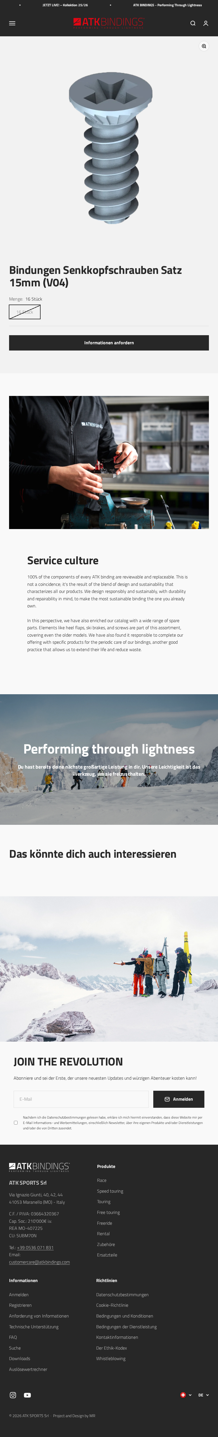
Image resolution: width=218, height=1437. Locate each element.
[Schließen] (201, 1275)
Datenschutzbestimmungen (153, 1370)
